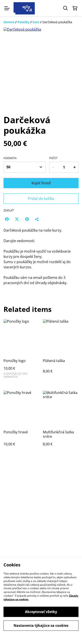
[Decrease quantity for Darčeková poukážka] (53, 167)
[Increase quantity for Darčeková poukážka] (75, 167)
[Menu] (7, 8)
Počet (53, 158)
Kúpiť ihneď (41, 183)
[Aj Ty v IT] (24, 8)
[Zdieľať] (37, 219)
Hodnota (10, 158)
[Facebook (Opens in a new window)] (6, 219)
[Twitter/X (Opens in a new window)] (17, 219)
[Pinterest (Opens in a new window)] (27, 219)
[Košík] (75, 8)
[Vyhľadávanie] (65, 8)
